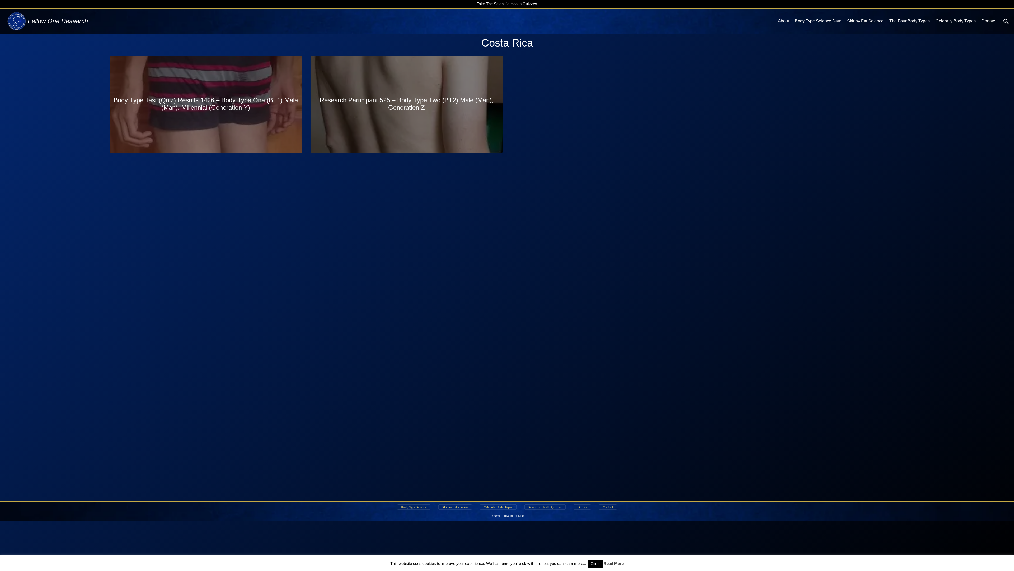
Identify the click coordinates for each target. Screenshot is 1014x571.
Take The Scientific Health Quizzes (507, 4)
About (783, 21)
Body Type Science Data (818, 21)
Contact (608, 507)
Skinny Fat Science (865, 21)
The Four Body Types (909, 21)
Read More (614, 563)
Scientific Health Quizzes (545, 507)
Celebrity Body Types (956, 21)
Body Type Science (413, 507)
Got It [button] (595, 564)
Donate (988, 21)
